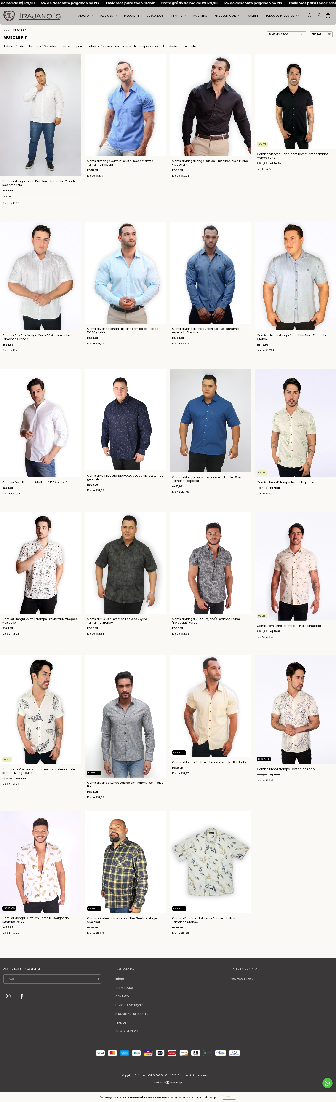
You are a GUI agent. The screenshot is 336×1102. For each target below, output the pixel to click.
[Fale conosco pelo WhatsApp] (327, 1083)
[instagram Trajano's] (8, 996)
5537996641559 (242, 979)
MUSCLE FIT (131, 16)
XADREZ (253, 16)
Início (6, 30)
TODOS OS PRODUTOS (280, 16)
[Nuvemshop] (168, 1083)
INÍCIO (119, 979)
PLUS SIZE (106, 16)
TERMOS (120, 1022)
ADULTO (83, 16)
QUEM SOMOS (124, 988)
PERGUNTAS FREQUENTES (131, 1014)
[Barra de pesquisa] (309, 16)
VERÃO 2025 (155, 16)
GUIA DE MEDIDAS (126, 1031)
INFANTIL (176, 16)
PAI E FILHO (200, 16)
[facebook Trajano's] (22, 996)
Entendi (229, 1097)
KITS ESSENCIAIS (226, 16)
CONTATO (122, 996)
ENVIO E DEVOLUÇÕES (129, 1005)
